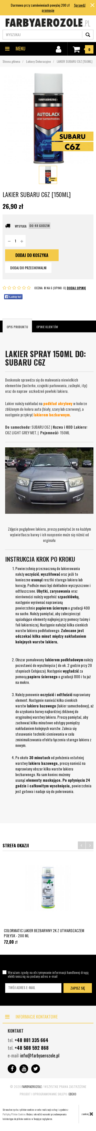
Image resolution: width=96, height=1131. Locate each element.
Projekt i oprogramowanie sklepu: (48, 1094)
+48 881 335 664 (31, 1040)
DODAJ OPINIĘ (76, 288)
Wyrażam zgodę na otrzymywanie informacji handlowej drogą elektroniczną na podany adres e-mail (48, 974)
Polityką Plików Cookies (14, 1114)
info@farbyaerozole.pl (39, 1055)
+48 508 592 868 (32, 1047)
